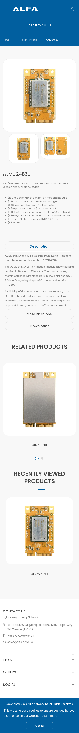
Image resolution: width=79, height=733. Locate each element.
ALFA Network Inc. (38, 704)
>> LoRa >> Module (27, 39)
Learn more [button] (49, 715)
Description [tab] (39, 246)
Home (6, 39)
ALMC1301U (39, 445)
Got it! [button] (39, 725)
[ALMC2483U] (23, 148)
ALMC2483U (39, 574)
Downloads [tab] (39, 326)
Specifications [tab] (39, 314)
